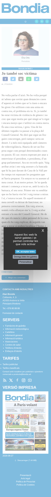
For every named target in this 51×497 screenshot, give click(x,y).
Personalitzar (25, 262)
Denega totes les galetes (25, 257)
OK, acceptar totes (25, 251)
